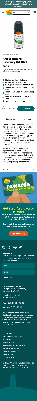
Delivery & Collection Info (13, 345)
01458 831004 (8, 297)
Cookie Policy (8, 357)
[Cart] (33, 12)
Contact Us (7, 333)
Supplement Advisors (12, 336)
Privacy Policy (8, 354)
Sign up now (16, 234)
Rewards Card (8, 342)
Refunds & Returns (10, 348)
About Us (6, 339)
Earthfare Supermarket (10, 54)
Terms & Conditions (10, 351)
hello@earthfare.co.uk (11, 295)
